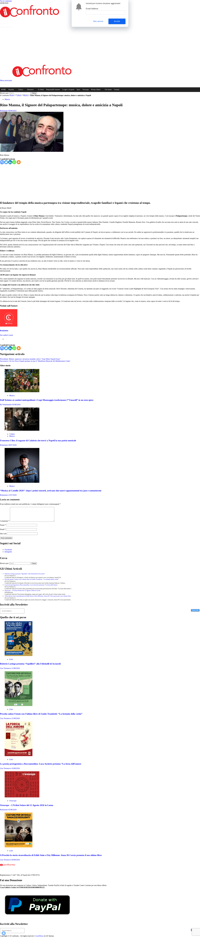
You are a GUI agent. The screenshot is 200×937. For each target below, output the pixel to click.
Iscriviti (117, 21)
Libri (11, 659)
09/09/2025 (12, 111)
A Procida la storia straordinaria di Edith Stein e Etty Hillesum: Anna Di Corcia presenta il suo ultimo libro (38, 596)
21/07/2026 (12, 495)
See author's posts (6, 335)
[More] (18, 162)
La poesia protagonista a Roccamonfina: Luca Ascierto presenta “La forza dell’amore (31, 585)
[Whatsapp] (14, 162)
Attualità (11, 89)
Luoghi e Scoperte (68, 89)
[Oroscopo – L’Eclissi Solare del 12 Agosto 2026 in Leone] (22, 797)
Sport (78, 89)
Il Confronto (3, 23)
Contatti (116, 89)
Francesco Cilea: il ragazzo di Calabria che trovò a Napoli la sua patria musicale (38, 440)
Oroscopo (86, 89)
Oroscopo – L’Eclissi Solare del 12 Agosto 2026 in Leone (22, 590)
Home (11, 95)
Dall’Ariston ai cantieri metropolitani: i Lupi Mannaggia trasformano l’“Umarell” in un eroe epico (46, 400)
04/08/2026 (15, 860)
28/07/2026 (12, 445)
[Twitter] (6, 162)
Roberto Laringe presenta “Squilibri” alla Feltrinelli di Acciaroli (25, 574)
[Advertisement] (100, 46)
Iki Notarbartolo (6, 405)
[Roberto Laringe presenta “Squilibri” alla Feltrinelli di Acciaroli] (18, 655)
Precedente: (30, 359)
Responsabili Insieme (53, 89)
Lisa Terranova (5, 668)
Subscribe (195, 610)
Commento (4, 521)
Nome (3, 525)
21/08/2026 (15, 668)
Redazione (4, 111)
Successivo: (35, 361)
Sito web (3, 534)
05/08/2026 (12, 810)
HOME (3, 89)
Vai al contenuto (6, 1)
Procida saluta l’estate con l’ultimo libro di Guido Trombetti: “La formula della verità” (32, 579)
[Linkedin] (10, 162)
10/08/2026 (15, 768)
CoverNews (39, 936)
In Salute (41, 89)
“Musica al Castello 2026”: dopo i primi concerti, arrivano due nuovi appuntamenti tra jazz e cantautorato (50, 490)
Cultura (20, 89)
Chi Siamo (108, 89)
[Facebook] (2, 162)
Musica (25, 95)
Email (3, 529)
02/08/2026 (16, 405)
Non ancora (98, 21)
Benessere (30, 89)
